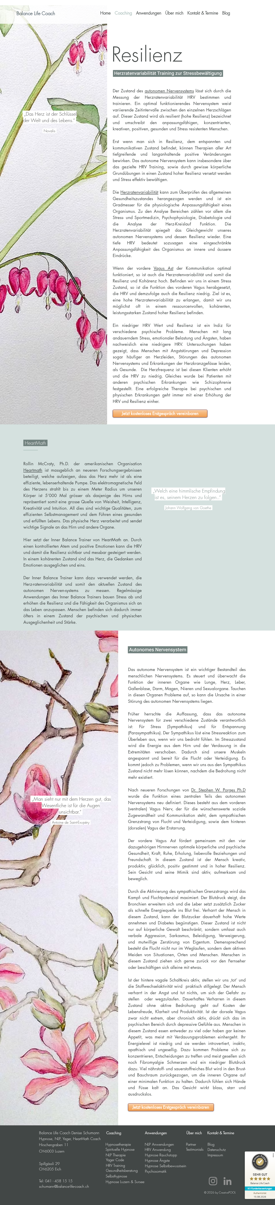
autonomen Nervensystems (169, 91)
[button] (148, 13)
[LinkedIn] (227, 1181)
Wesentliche (54, 805)
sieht (48, 799)
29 (57, 1163)
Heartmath (32, 470)
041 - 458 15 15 (58, 1180)
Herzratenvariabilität (139, 192)
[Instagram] (213, 1181)
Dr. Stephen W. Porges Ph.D (218, 790)
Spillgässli (46, 1163)
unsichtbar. (69, 812)
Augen (93, 805)
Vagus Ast (163, 268)
